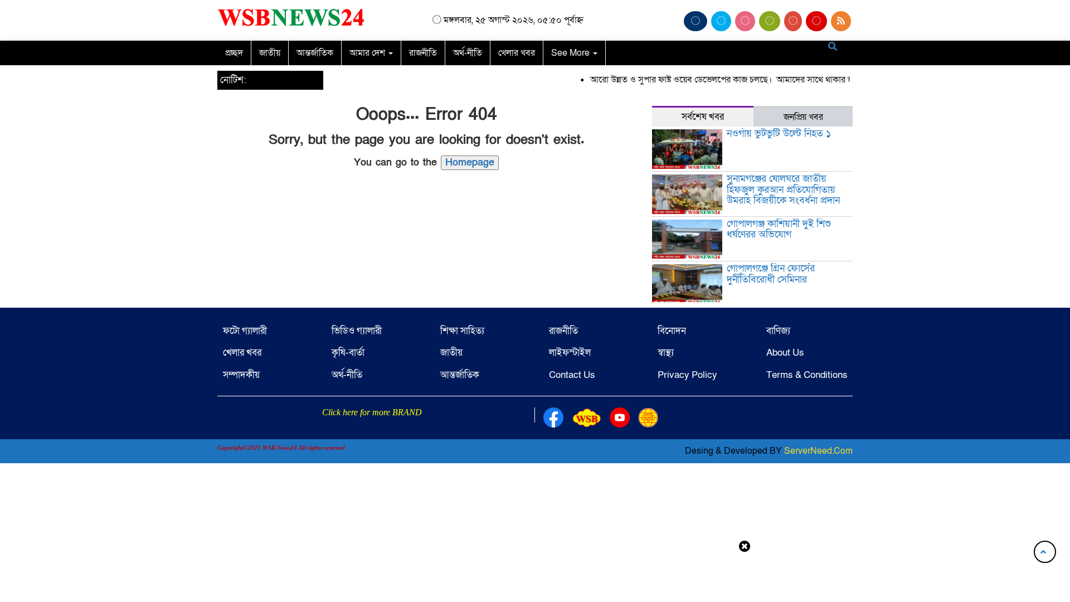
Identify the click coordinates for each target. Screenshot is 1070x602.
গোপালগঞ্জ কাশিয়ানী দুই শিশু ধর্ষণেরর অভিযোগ (779, 229)
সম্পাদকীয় (241, 374)
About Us (785, 352)
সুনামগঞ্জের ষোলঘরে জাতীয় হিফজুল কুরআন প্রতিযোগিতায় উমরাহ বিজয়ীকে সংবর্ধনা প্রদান (783, 189)
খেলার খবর (516, 53)
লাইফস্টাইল (570, 352)
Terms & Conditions (807, 374)
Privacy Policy (687, 374)
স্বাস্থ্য (666, 352)
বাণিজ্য (778, 330)
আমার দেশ (368, 53)
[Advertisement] (535, 576)
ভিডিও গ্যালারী (357, 330)
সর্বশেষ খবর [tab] (703, 116)
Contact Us (572, 374)
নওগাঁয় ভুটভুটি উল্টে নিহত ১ (779, 133)
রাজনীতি (423, 53)
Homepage (469, 162)
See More (571, 53)
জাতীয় (269, 53)
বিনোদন (672, 330)
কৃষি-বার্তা (348, 352)
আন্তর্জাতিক (314, 53)
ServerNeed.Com (818, 451)
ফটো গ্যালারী (245, 330)
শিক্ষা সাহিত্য (462, 330)
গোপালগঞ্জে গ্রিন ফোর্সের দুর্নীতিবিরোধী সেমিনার (771, 274)
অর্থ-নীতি (467, 53)
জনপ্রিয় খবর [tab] (803, 117)
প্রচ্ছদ (234, 53)
